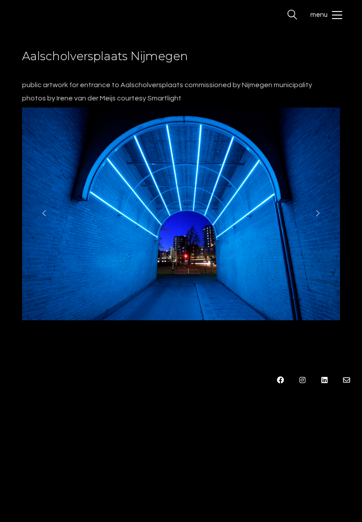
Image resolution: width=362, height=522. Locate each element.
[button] (326, 15)
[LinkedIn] (324, 380)
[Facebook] (280, 380)
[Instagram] (302, 380)
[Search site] (292, 16)
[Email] (346, 380)
